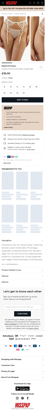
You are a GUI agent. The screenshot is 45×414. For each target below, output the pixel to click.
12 (17, 87)
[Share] (42, 14)
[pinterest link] (22, 398)
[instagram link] (17, 398)
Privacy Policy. (33, 328)
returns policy (31, 149)
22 (11, 93)
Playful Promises (9, 66)
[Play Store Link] (22, 388)
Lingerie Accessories (20, 13)
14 (23, 87)
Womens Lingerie (7, 13)
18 (36, 87)
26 (24, 93)
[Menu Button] (3, 3)
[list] (22, 39)
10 (11, 87)
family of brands (10, 324)
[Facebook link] (27, 398)
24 (17, 93)
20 (4, 93)
